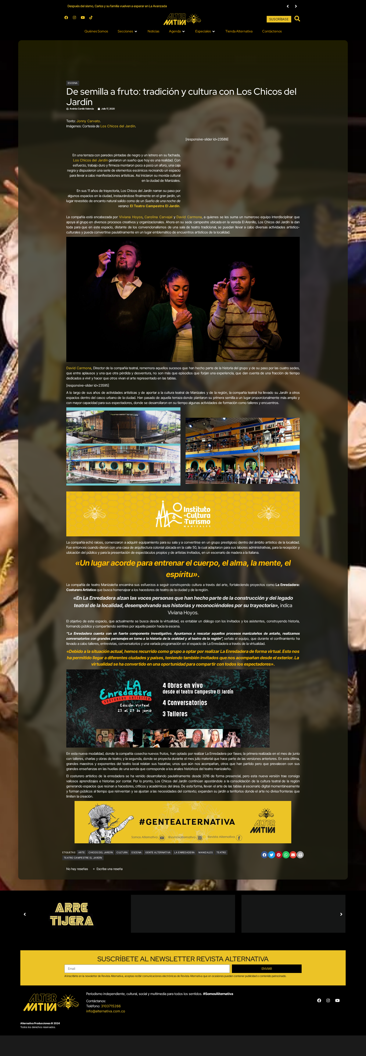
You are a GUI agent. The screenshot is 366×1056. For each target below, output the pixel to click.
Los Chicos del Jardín (117, 126)
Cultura (122, 852)
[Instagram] (76, 19)
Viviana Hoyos (131, 217)
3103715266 (111, 1006)
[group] (173, 6)
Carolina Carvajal (158, 217)
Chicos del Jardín (101, 852)
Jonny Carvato (88, 121)
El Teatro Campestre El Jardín (154, 206)
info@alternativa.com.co (105, 1011)
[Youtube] (84, 19)
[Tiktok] (92, 19)
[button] (287, 6)
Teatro (221, 852)
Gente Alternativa (158, 852)
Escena (73, 83)
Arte (81, 852)
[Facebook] (68, 19)
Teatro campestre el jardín (83, 857)
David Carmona (189, 217)
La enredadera (184, 852)
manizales (205, 852)
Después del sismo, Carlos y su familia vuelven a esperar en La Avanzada (117, 6)
